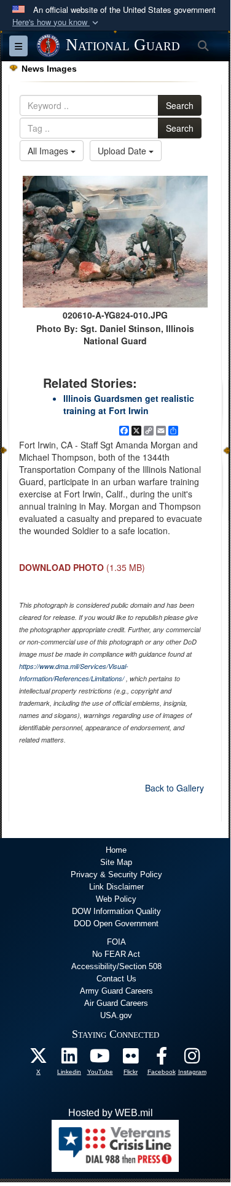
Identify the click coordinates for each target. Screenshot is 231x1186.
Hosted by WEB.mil (110, 1113)
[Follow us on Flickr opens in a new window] (131, 1059)
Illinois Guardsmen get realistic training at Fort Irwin (128, 404)
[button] (56, 22)
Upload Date (123, 151)
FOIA (116, 941)
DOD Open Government (116, 923)
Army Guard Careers (116, 990)
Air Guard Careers (116, 1003)
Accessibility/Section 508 (116, 966)
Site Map (116, 862)
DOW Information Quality (116, 911)
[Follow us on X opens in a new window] (38, 1059)
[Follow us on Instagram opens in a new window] (192, 1059)
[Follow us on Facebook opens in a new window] (161, 1059)
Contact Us (116, 978)
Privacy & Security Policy (116, 874)
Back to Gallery (174, 788)
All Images (49, 151)
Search (180, 105)
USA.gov (116, 1015)
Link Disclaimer (116, 886)
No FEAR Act (116, 954)
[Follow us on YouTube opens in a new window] (100, 1059)
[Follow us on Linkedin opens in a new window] (69, 1059)
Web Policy (116, 899)
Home (116, 850)
